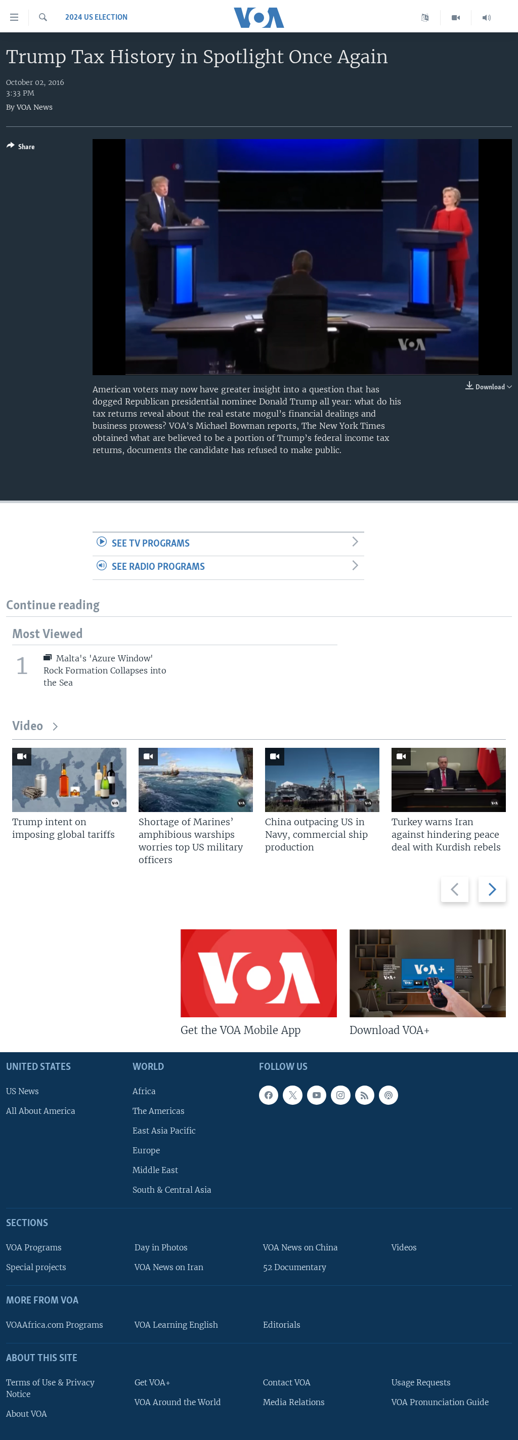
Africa (144, 1091)
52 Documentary (294, 1267)
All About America (40, 1111)
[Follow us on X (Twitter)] (292, 1094)
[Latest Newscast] (486, 17)
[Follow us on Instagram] (340, 1094)
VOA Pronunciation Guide (440, 1402)
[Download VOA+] (428, 973)
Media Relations (294, 1402)
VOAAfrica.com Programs (54, 1325)
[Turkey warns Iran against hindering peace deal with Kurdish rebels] (449, 780)
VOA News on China (300, 1247)
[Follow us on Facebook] (268, 1094)
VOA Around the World (178, 1402)
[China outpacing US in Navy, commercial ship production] (322, 780)
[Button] (21, 148)
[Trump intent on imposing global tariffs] (69, 780)
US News (22, 1091)
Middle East (155, 1170)
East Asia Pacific (164, 1131)
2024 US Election (96, 18)
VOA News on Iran (169, 1267)
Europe (146, 1150)
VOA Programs (34, 1247)
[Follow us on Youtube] (316, 1094)
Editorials (281, 1325)
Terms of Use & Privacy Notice (50, 1388)
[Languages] (425, 17)
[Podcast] (388, 1094)
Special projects (36, 1267)
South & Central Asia (172, 1190)
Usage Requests (421, 1382)
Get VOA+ (152, 1382)
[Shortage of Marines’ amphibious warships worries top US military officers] (196, 780)
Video (27, 727)
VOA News (35, 107)
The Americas (159, 1111)
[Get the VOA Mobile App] (259, 973)
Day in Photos (161, 1247)
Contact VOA (287, 1382)
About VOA (26, 1414)
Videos (404, 1247)
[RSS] (364, 1094)
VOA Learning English (176, 1325)
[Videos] (456, 17)
